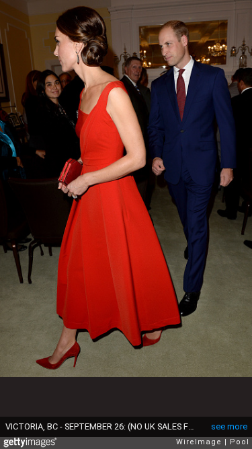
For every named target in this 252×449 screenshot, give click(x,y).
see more (229, 426)
